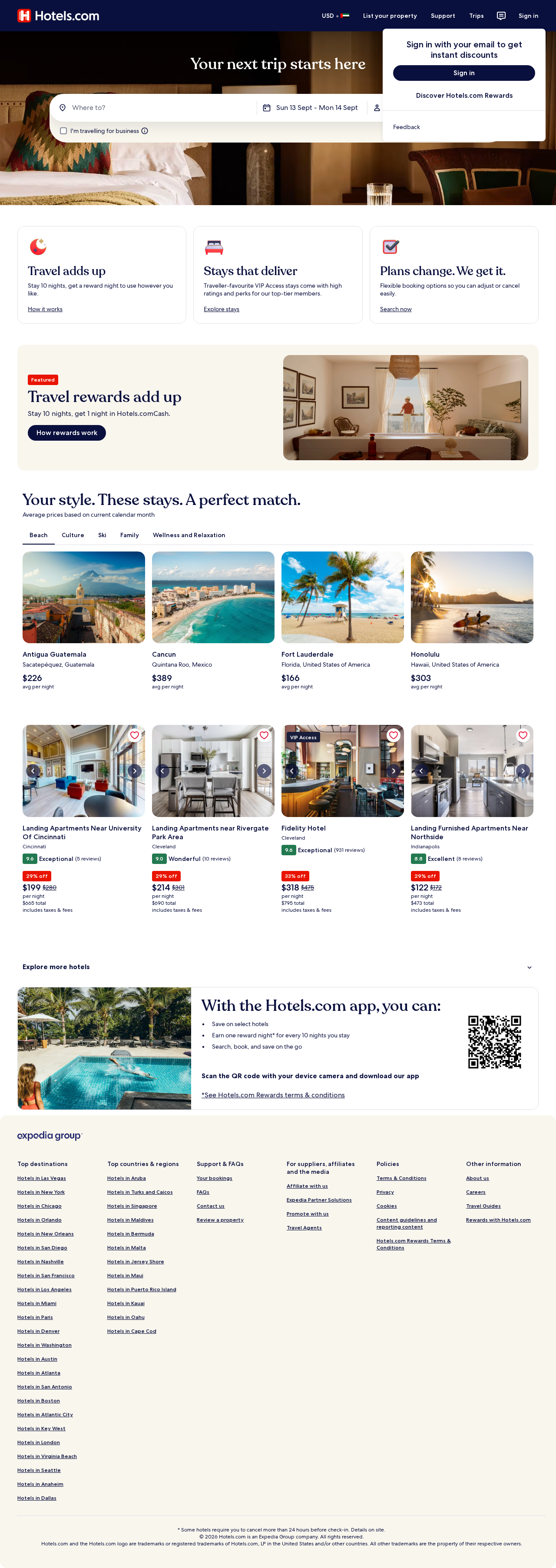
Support (443, 16)
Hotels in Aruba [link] (126, 1178)
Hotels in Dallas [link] (36, 1498)
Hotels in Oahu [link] (126, 1317)
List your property (390, 16)
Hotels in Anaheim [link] (40, 1484)
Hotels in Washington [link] (44, 1345)
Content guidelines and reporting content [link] (407, 1223)
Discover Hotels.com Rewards (464, 95)
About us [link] (477, 1178)
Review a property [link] (220, 1219)
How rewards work (66, 433)
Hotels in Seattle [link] (39, 1470)
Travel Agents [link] (304, 1227)
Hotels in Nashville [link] (40, 1261)
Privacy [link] (385, 1192)
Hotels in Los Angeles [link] (44, 1289)
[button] (278, 967)
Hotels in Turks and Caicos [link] (140, 1192)
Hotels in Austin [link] (37, 1358)
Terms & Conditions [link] (402, 1178)
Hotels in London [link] (38, 1442)
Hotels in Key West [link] (41, 1428)
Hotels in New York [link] (41, 1192)
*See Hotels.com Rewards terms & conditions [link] (273, 1095)
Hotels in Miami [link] (36, 1303)
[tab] (39, 535)
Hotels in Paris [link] (35, 1317)
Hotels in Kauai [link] (126, 1303)
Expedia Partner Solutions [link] (319, 1199)
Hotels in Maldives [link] (130, 1219)
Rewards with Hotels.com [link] (498, 1219)
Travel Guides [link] (483, 1206)
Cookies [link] (387, 1206)
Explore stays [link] (221, 309)
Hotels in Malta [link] (126, 1247)
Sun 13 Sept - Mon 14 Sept (317, 107)
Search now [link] (396, 309)
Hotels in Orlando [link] (39, 1219)
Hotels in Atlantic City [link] (45, 1414)
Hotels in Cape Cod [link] (131, 1331)
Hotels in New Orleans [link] (45, 1233)
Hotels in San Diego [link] (42, 1247)
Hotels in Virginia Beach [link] (47, 1456)
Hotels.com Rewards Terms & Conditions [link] (414, 1244)
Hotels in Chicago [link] (39, 1206)
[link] (464, 127)
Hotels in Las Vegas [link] (41, 1178)
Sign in (529, 16)
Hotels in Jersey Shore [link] (135, 1261)
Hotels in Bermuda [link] (130, 1233)
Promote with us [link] (308, 1213)
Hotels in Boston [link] (38, 1400)
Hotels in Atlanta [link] (38, 1372)
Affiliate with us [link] (307, 1186)
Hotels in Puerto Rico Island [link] (141, 1289)
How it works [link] (45, 309)
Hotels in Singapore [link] (132, 1206)
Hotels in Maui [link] (125, 1275)
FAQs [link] (203, 1192)
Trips (476, 16)
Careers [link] (476, 1192)
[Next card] (533, 624)
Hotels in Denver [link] (38, 1331)
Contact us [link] (211, 1206)
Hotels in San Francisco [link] (46, 1275)
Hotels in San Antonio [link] (44, 1386)
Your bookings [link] (214, 1178)
